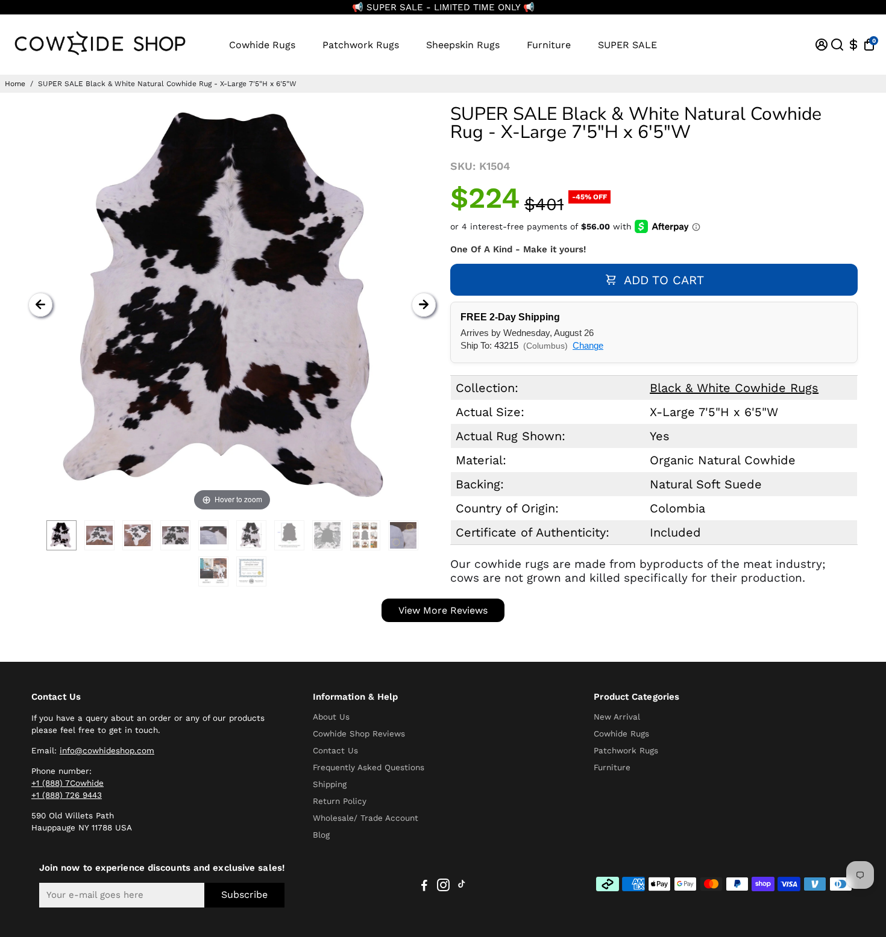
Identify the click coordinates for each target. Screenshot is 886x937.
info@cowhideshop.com (107, 750)
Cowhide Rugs (262, 45)
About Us (331, 716)
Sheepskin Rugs (463, 45)
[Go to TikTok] (462, 887)
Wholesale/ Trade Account (365, 818)
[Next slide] (424, 305)
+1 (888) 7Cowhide (67, 783)
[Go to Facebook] (424, 887)
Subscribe (244, 894)
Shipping (330, 784)
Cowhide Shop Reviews (359, 733)
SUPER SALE (627, 45)
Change (588, 345)
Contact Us (335, 750)
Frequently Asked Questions (368, 767)
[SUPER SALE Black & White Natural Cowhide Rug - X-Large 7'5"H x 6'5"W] (61, 535)
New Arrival (617, 716)
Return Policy (339, 801)
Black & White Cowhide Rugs (734, 388)
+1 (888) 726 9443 (66, 795)
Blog (321, 834)
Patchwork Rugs (360, 45)
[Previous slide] (40, 305)
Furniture (549, 45)
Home (15, 83)
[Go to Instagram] (443, 887)
